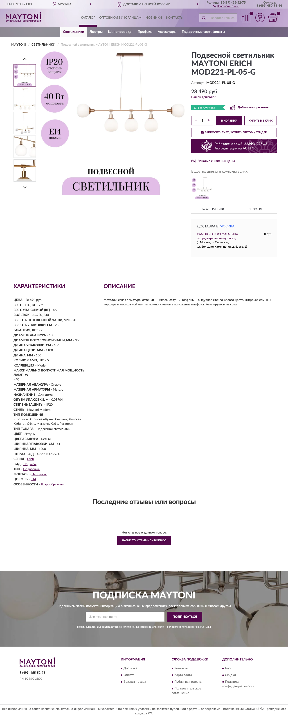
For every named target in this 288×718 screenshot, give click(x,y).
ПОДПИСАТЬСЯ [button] (185, 616)
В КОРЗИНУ (229, 120)
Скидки (230, 675)
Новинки (154, 17)
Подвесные (31, 469)
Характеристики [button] (213, 209)
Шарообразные (52, 484)
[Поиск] (203, 17)
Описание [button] (255, 209)
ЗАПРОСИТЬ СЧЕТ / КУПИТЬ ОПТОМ (236, 132)
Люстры (96, 31)
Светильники (73, 31)
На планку (39, 474)
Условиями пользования (182, 626)
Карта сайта (183, 675)
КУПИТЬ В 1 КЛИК (260, 120)
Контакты (175, 17)
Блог (228, 668)
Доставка (130, 668)
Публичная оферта (188, 681)
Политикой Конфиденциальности (142, 626)
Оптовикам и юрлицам (120, 17)
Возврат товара (135, 681)
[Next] (25, 187)
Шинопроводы (120, 31)
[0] (273, 17)
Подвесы (29, 464)
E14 (33, 479)
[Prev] (25, 59)
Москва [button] (227, 226)
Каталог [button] (88, 17)
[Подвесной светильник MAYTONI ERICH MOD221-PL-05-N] (202, 188)
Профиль (145, 31)
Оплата (129, 675)
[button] (226, 5)
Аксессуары (167, 31)
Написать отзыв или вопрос (144, 540)
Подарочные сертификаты (203, 31)
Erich (30, 459)
